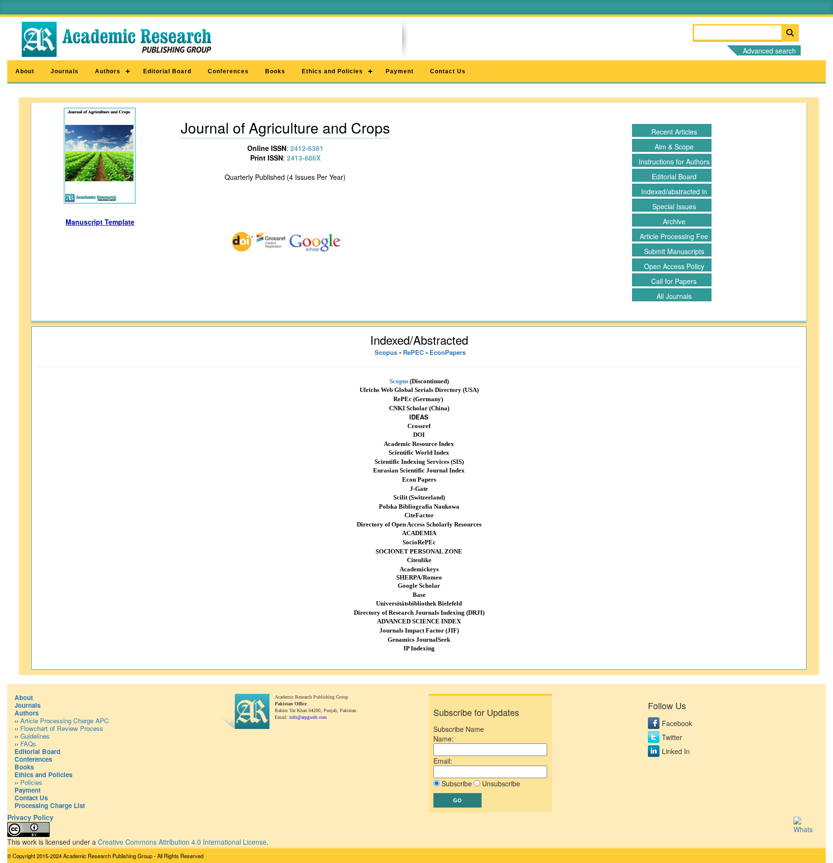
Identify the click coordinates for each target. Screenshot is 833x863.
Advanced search (769, 50)
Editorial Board (167, 71)
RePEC (413, 352)
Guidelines (35, 736)
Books (275, 71)
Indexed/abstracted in (674, 191)
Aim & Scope (674, 146)
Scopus (386, 352)
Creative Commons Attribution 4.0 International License (182, 842)
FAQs (28, 743)
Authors (108, 71)
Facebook (677, 723)
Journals (65, 71)
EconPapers (448, 352)
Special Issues (674, 206)
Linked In (676, 751)
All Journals (674, 296)
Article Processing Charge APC (64, 720)
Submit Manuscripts (674, 251)
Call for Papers (674, 281)
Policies (31, 782)
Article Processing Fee (674, 236)
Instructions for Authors (674, 161)
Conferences (228, 71)
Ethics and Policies (332, 71)
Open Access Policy (674, 266)
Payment (400, 71)
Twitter (672, 737)
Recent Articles (674, 131)
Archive (674, 221)
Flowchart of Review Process (61, 728)
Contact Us (448, 71)
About (24, 71)
